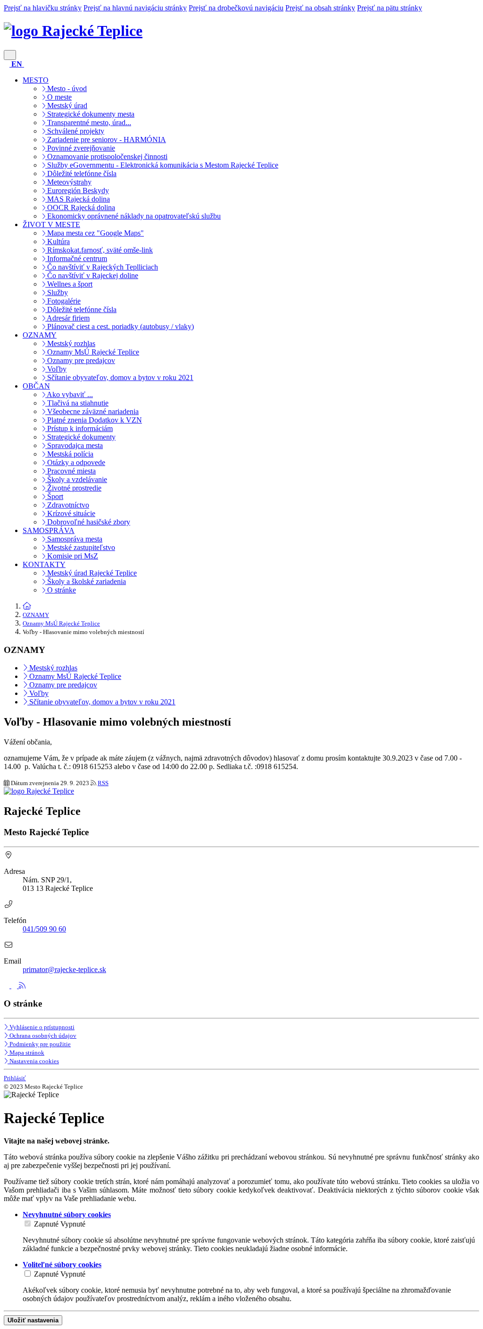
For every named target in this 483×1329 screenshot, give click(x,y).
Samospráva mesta (73, 539)
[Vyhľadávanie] (7, 64)
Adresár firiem (67, 318)
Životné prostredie (73, 488)
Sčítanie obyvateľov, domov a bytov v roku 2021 (119, 377)
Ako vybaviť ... (69, 394)
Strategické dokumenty (80, 437)
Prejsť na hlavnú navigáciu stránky (135, 8)
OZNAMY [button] (40, 335)
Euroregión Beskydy (77, 190)
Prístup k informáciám (79, 428)
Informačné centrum (76, 258)
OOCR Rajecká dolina (80, 207)
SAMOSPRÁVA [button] (49, 530)
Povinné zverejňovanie (80, 148)
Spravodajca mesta (74, 445)
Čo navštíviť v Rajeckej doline (91, 275)
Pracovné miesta (70, 471)
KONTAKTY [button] (44, 564)
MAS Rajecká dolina (77, 199)
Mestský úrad (66, 106)
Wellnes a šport (68, 284)
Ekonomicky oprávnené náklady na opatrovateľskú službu (133, 216)
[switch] (28, 1223)
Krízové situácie (70, 513)
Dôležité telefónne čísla (81, 173)
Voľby (56, 369)
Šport (54, 496)
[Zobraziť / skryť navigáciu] (10, 55)
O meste (58, 97)
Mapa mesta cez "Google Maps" (94, 233)
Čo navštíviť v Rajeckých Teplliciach (101, 267)
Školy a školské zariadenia (85, 581)
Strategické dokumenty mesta (89, 114)
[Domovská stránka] (27, 606)
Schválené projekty (74, 131)
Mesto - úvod (66, 89)
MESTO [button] (36, 80)
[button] (17, 64)
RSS (103, 783)
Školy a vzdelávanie (76, 479)
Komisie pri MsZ (71, 556)
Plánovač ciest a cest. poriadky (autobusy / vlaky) (119, 326)
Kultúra (57, 241)
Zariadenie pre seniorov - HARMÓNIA (105, 139)
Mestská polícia (69, 454)
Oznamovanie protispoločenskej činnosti (106, 156)
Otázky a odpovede (75, 462)
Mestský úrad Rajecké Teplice (91, 573)
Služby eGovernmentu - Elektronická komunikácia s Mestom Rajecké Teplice (161, 165)
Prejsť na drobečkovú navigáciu (236, 8)
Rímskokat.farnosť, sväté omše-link (99, 250)
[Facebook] (7, 986)
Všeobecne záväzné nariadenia (92, 411)
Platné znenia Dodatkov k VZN (93, 420)
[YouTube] (15, 986)
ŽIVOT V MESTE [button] (51, 224)
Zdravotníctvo (67, 505)
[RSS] (22, 986)
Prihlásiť (15, 1078)
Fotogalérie (63, 301)
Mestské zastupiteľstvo (80, 547)
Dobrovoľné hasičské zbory (87, 522)
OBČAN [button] (36, 386)
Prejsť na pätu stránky (389, 8)
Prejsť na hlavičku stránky (43, 8)
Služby (56, 292)
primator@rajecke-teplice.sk (64, 969)
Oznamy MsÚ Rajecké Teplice (92, 352)
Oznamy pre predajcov (80, 360)
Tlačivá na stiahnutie (76, 403)
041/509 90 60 (44, 929)
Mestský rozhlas (70, 343)
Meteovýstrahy (68, 182)
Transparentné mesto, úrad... (88, 123)
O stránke (60, 590)
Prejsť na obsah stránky (320, 8)
